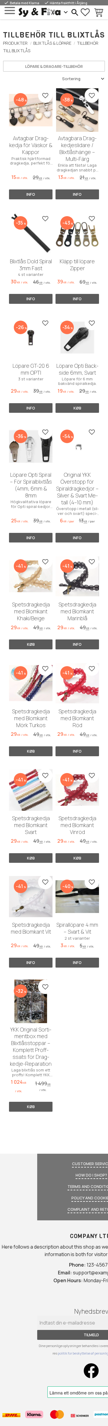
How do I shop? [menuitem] (91, 1175)
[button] (9, 10)
